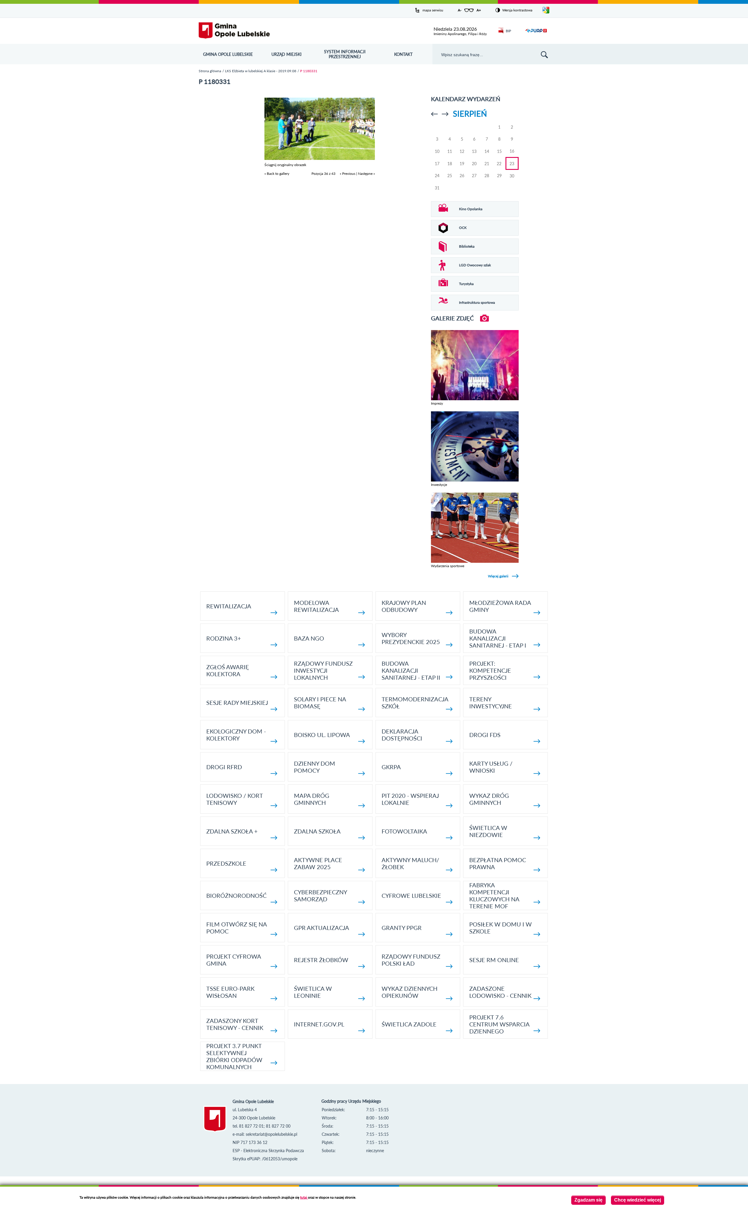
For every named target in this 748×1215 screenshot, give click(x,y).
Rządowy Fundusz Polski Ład (411, 960)
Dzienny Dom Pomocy (314, 767)
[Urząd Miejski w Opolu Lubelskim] (234, 30)
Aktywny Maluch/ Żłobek (410, 863)
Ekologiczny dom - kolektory (236, 735)
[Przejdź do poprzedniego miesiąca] (434, 114)
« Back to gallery (276, 173)
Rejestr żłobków (321, 959)
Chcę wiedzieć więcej (637, 1199)
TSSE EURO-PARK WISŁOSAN (230, 992)
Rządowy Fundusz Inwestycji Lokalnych (323, 670)
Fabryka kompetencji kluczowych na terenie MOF (494, 895)
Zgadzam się (588, 1199)
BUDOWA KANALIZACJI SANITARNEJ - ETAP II (411, 670)
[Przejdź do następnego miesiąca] (445, 114)
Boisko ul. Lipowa (322, 734)
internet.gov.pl (319, 1024)
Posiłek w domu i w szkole (500, 928)
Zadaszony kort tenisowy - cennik (234, 1024)
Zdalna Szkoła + (232, 831)
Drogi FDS (485, 734)
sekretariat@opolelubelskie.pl (271, 1134)
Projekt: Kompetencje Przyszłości (490, 670)
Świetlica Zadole (409, 1024)
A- (459, 10)
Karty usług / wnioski (490, 767)
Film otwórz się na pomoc (236, 928)
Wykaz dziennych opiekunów (409, 992)
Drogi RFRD (224, 766)
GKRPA (391, 766)
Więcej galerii (498, 576)
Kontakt (403, 54)
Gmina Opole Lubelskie (228, 54)
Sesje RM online (494, 959)
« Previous (347, 173)
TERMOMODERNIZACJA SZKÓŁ (415, 702)
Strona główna (210, 71)
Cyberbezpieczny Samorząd (320, 895)
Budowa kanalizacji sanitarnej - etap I (497, 638)
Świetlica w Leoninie (313, 992)
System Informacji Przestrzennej (345, 54)
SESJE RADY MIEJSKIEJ (237, 702)
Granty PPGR (402, 927)
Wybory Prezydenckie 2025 (411, 638)
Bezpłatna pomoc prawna (497, 863)
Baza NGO (309, 638)
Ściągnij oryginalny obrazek (285, 165)
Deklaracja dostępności (402, 735)
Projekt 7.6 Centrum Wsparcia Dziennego (499, 1024)
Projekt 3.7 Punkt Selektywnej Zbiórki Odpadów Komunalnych (234, 1056)
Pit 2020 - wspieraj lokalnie (410, 799)
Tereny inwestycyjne (490, 702)
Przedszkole (226, 863)
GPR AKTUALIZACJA (321, 927)
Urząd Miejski (286, 54)
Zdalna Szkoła (317, 831)
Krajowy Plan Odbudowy (404, 606)
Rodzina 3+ (223, 638)
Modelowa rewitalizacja (316, 606)
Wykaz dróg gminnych (489, 799)
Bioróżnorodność (236, 895)
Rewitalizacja (228, 606)
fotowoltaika (404, 831)
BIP (508, 31)
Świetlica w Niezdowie (488, 831)
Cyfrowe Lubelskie (411, 895)
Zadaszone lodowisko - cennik (500, 992)
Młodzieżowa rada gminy (500, 606)
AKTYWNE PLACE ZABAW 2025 (318, 863)
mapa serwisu (433, 10)
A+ (479, 10)
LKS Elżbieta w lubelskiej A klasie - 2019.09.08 (260, 71)
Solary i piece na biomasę (320, 702)
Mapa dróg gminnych (311, 799)
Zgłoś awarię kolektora (227, 670)
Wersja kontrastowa (517, 10)
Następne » (366, 173)
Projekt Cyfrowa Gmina (233, 960)
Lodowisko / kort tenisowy (234, 799)
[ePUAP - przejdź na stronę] (536, 34)
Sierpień (470, 113)
